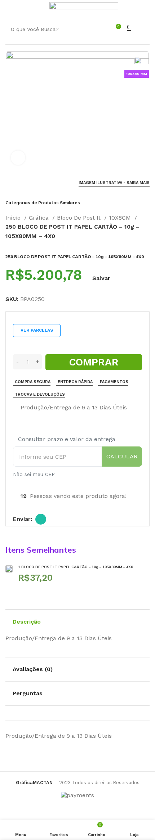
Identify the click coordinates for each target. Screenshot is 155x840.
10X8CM (121, 217)
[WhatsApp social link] (40, 519)
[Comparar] (16, 408)
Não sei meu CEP (34, 474)
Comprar (94, 362)
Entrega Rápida (75, 381)
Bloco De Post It (79, 217)
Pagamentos (114, 381)
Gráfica (39, 217)
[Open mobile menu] (9, 9)
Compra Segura (32, 381)
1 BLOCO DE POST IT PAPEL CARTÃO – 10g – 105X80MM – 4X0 (75, 567)
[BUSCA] (95, 29)
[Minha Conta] (39, 9)
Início (13, 217)
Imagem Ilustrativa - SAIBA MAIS (114, 182)
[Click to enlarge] (18, 158)
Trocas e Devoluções (40, 394)
